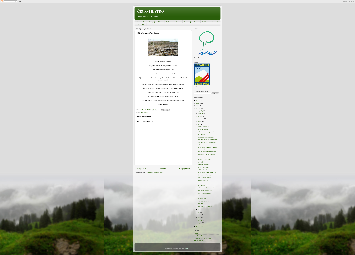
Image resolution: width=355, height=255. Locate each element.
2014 (198, 226)
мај (199, 212)
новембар (200, 113)
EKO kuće (200, 162)
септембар (201, 119)
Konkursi (178, 22)
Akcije (138, 22)
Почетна (163, 168)
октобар (200, 116)
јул (199, 124)
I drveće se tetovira (203, 127)
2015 (198, 108)
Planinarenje (187, 22)
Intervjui (160, 22)
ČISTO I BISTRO (150, 11)
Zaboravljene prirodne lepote (206, 154)
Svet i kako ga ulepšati (204, 157)
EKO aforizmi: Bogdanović (205, 206)
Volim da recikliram (203, 201)
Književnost (169, 22)
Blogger (187, 248)
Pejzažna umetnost (203, 165)
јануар (200, 223)
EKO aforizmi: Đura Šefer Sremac (207, 140)
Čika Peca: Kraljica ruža (204, 159)
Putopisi (196, 22)
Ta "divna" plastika (202, 129)
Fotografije (152, 22)
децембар (200, 111)
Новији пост (141, 168)
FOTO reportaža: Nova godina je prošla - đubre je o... (207, 148)
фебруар (200, 220)
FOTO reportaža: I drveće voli (206, 172)
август (200, 121)
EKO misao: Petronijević (204, 190)
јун (199, 209)
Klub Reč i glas (198, 236)
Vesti (137, 25)
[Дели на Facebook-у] (167, 110)
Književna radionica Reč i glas (203, 238)
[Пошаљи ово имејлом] (162, 110)
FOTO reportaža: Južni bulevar (206, 188)
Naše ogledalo (201, 145)
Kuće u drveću (201, 134)
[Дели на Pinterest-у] (169, 110)
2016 (198, 106)
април (199, 215)
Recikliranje (205, 22)
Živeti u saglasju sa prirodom (205, 137)
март (199, 217)
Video (143, 25)
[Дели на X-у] (165, 110)
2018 (198, 100)
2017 (198, 103)
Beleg (144, 22)
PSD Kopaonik (198, 240)
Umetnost (215, 22)
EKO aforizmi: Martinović (204, 175)
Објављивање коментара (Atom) (155, 173)
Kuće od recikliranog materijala (206, 132)
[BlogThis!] (164, 110)
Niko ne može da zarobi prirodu (206, 142)
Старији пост (184, 168)
